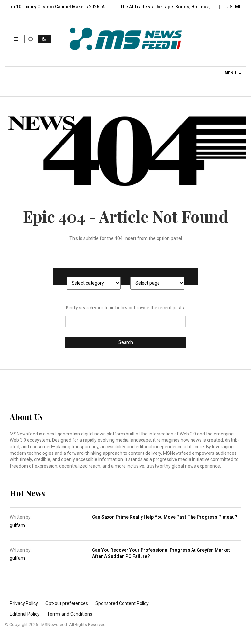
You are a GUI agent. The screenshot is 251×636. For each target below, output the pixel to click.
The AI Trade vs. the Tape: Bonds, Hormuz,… (161, 6)
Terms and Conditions (69, 614)
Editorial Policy (25, 614)
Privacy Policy (24, 603)
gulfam (17, 525)
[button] (16, 39)
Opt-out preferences (66, 603)
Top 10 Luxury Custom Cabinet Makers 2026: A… (51, 6)
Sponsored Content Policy (122, 603)
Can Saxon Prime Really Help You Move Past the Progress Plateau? (164, 517)
